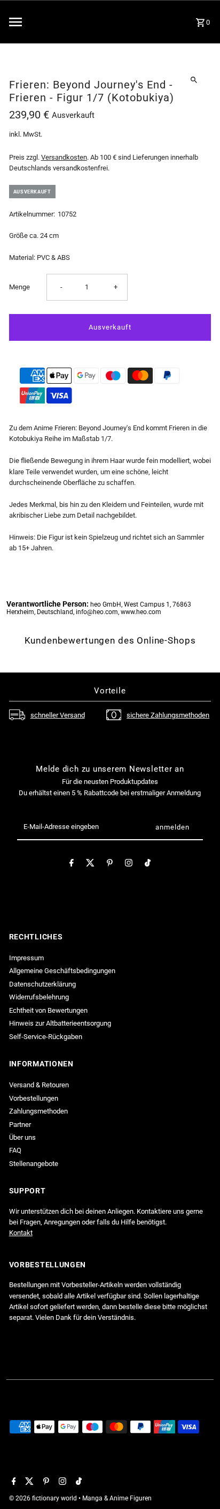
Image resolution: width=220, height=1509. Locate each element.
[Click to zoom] (194, 80)
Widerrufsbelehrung (39, 997)
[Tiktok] (148, 864)
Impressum (26, 958)
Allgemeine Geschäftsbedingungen (62, 971)
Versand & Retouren (39, 1085)
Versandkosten (64, 157)
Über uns (22, 1137)
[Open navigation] (40, 22)
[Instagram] (128, 864)
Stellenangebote (33, 1164)
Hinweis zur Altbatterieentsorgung (60, 1023)
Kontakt (21, 1233)
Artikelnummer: (32, 214)
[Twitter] (90, 864)
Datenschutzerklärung (42, 984)
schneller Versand (57, 715)
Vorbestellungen (33, 1098)
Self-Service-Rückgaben (45, 1037)
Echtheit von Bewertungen (48, 1010)
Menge (19, 287)
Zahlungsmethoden (38, 1111)
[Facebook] (71, 864)
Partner (20, 1124)
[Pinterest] (110, 864)
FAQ (15, 1150)
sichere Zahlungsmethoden (168, 715)
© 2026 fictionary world (43, 1498)
